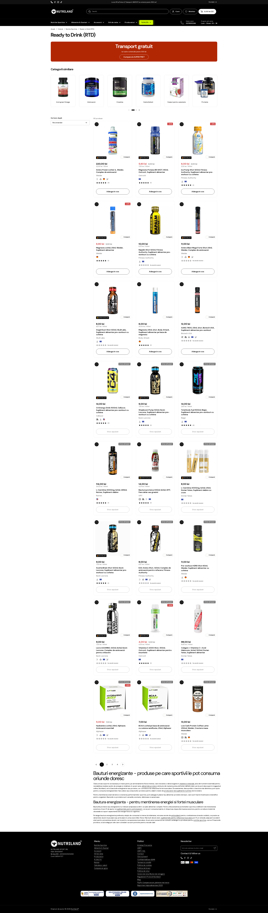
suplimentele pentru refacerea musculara (176, 818)
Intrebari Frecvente (144, 845)
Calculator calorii (100, 865)
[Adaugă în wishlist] (97, 124)
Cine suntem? (142, 857)
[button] (207, 11)
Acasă (53, 29)
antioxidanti (175, 815)
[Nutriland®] (62, 11)
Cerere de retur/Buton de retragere (151, 874)
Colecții (60, 29)
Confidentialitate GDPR (146, 859)
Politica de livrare (143, 868)
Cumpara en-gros (101, 868)
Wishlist (192, 11)
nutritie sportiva (200, 820)
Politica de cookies (144, 865)
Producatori (98, 857)
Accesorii (97, 851)
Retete (96, 862)
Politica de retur (143, 871)
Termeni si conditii (144, 862)
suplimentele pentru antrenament (129, 809)
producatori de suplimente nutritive (177, 791)
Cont (177, 11)
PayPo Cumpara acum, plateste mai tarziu (153, 882)
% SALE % (98, 859)
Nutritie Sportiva (71, 29)
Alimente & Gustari (101, 848)
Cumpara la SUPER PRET (134, 57)
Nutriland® (75, 909)
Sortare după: (56, 118)
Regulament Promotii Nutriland (148, 877)
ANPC (139, 848)
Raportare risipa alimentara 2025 (150, 885)
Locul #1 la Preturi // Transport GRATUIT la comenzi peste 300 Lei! (134, 2)
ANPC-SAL (141, 851)
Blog (139, 880)
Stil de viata (98, 854)
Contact (140, 854)
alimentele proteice (149, 786)
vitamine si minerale (186, 784)
